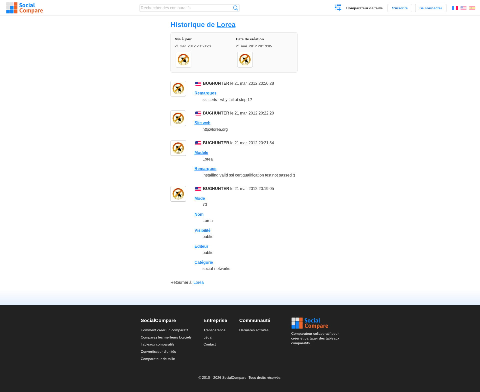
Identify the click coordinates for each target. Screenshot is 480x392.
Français (455, 8)
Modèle (201, 152)
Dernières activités (253, 330)
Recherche (235, 8)
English (463, 8)
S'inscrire (400, 8)
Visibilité (202, 230)
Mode (199, 198)
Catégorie (203, 262)
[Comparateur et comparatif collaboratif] (24, 8)
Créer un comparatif (338, 8)
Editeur (201, 246)
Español (472, 8)
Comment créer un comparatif (164, 330)
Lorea (226, 24)
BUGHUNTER (216, 83)
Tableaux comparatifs (157, 344)
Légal (208, 337)
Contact (210, 344)
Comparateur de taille (364, 8)
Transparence (215, 330)
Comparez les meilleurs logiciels (166, 337)
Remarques (205, 93)
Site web (202, 123)
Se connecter (431, 8)
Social (315, 323)
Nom (199, 214)
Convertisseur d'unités (158, 352)
